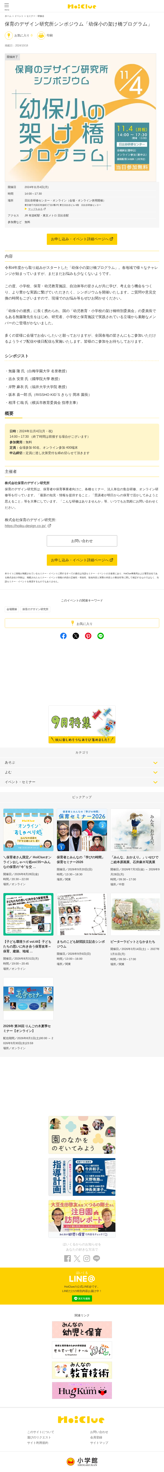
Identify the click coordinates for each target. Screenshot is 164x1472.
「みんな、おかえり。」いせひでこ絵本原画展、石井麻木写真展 (134, 860)
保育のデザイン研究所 (35, 609)
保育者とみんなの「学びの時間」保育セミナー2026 (81, 860)
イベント (19, 16)
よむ (8, 772)
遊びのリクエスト (39, 1437)
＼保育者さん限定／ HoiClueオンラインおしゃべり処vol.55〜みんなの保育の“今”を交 (27, 862)
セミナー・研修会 (35, 16)
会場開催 (12, 609)
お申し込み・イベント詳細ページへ (80, 239)
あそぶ (10, 762)
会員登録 (96, 1437)
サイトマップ (99, 1442)
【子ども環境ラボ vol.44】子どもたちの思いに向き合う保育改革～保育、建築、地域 (27, 946)
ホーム (8, 16)
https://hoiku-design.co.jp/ (26, 526)
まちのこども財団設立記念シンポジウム (81, 944)
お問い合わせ (82, 541)
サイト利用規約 (37, 1442)
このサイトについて (40, 1432)
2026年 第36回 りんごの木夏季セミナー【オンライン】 (27, 1028)
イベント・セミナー (20, 782)
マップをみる (35, 209)
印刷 (50, 35)
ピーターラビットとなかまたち (132, 941)
